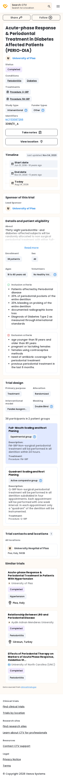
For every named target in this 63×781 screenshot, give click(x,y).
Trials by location (14, 713)
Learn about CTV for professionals (25, 732)
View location (29, 141)
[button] (14, 81)
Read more (31, 247)
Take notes (29, 132)
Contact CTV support (16, 746)
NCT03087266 (14, 119)
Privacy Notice (12, 759)
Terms (7, 765)
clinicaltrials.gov (28, 687)
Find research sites (15, 726)
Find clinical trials (13, 706)
